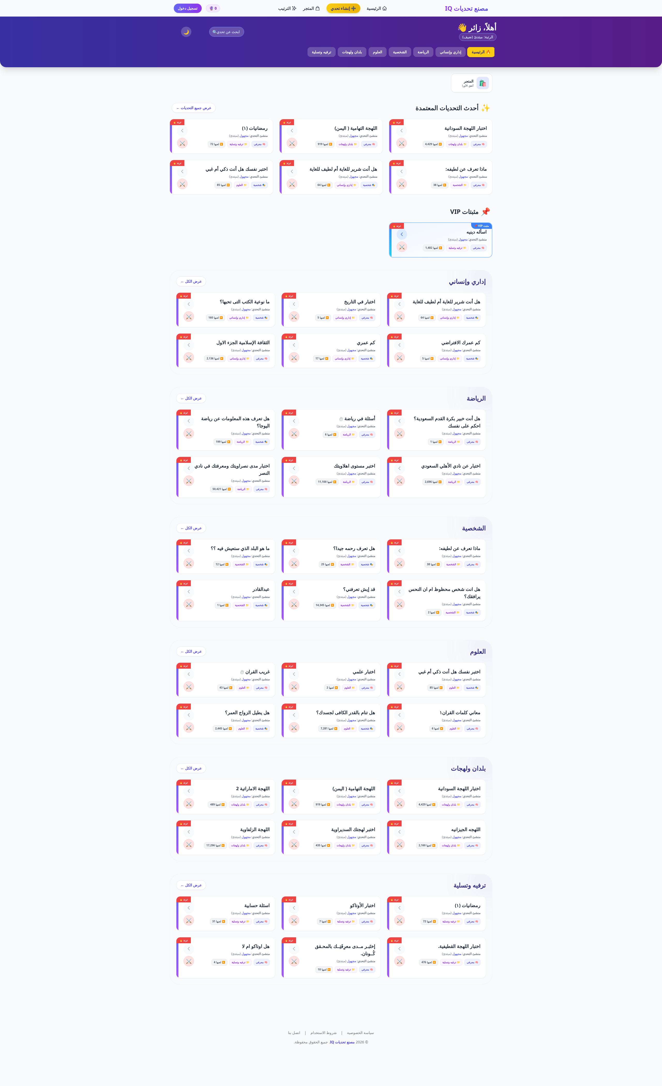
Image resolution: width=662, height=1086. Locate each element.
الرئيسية (374, 8)
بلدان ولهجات (352, 51)
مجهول (463, 135)
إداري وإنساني (450, 51)
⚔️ (401, 143)
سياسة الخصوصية (360, 1032)
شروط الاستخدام (324, 1032)
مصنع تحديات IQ (466, 8)
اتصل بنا (294, 1032)
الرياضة (423, 51)
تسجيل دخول (188, 8)
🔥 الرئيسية (481, 52)
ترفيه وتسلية (321, 51)
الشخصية (400, 51)
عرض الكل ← (191, 281)
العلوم (377, 51)
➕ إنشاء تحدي (343, 8)
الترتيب (284, 8)
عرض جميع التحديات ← (193, 107)
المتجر (308, 8)
